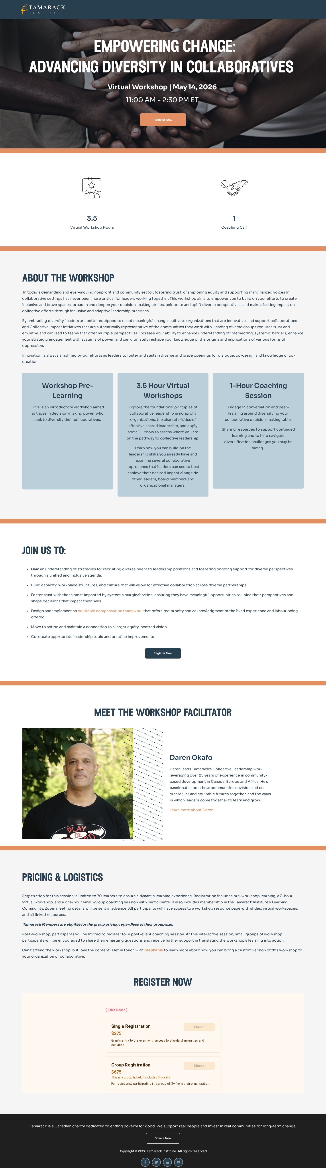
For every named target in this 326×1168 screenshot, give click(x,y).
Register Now (163, 119)
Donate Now (163, 1138)
